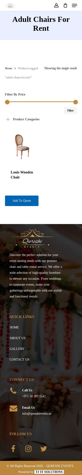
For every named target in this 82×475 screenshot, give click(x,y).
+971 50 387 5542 (34, 396)
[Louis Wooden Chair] (22, 147)
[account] (56, 5)
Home (8, 68)
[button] (74, 5)
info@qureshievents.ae (36, 413)
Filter (70, 110)
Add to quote (22, 200)
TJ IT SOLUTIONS (49, 472)
